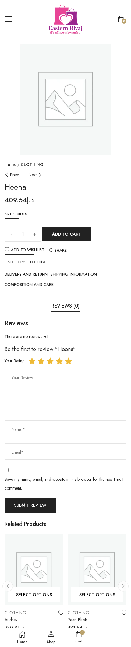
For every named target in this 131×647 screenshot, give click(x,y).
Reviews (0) (65, 305)
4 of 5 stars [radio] (59, 361)
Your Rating (15, 361)
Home (10, 164)
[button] (122, 19)
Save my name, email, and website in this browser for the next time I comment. (64, 483)
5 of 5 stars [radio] (68, 361)
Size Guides (16, 214)
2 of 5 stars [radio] (41, 361)
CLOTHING (32, 164)
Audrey (11, 620)
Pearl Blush (77, 620)
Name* (18, 429)
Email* (18, 452)
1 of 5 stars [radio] (32, 361)
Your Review (22, 377)
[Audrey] (34, 569)
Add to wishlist (27, 250)
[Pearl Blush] (97, 569)
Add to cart (66, 234)
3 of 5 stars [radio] (50, 361)
